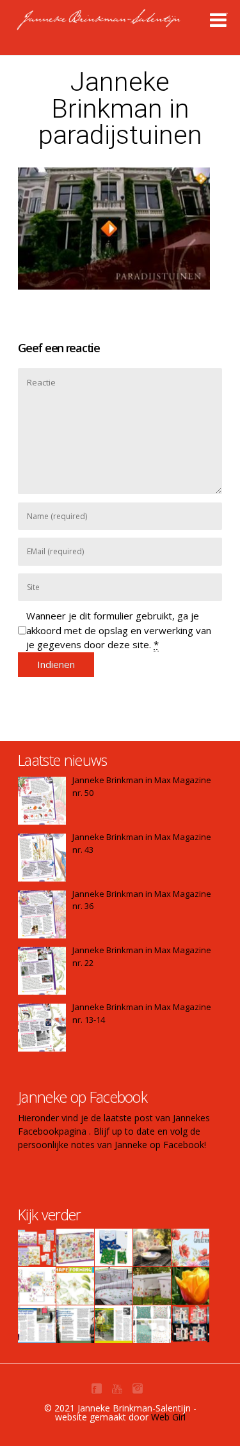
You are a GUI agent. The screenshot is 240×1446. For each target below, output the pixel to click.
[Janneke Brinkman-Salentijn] (125, 25)
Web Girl (168, 1417)
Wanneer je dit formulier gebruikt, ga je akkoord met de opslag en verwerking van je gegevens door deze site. (118, 630)
